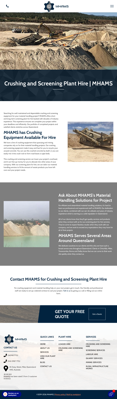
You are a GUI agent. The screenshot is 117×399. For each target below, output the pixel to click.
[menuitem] (48, 344)
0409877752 (13, 355)
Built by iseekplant (74, 394)
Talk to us (66, 291)
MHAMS (7, 376)
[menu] (112, 6)
